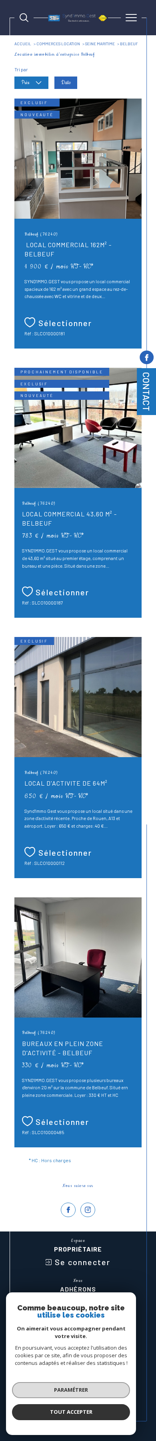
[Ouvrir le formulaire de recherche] (24, 17)
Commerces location (58, 43)
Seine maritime (100, 43)
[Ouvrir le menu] (131, 17)
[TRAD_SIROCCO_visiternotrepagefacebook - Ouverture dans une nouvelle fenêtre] (68, 1210)
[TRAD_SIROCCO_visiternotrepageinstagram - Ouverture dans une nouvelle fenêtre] (87, 1210)
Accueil (22, 43)
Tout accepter (71, 1411)
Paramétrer (71, 1389)
